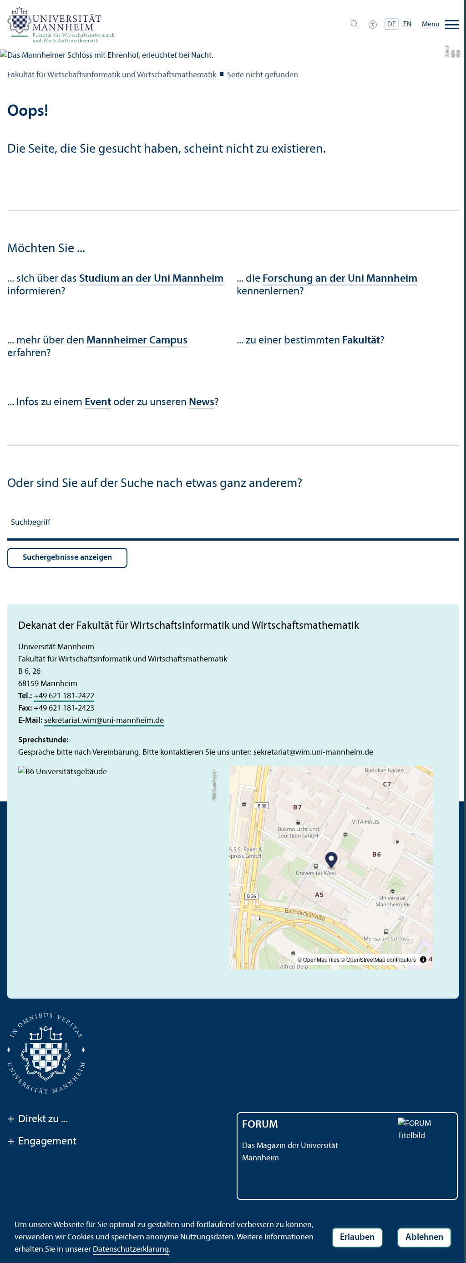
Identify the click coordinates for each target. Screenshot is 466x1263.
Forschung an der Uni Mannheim (340, 278)
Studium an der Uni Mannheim (151, 278)
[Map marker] (331, 861)
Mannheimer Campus (136, 340)
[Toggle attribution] (423, 959)
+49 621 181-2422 (64, 696)
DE (391, 24)
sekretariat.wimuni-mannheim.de (104, 720)
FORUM (260, 1124)
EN (407, 24)
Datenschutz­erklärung (131, 1249)
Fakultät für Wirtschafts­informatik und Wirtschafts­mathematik (111, 75)
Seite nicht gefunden (262, 75)
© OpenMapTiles (318, 959)
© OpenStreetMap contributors (378, 959)
